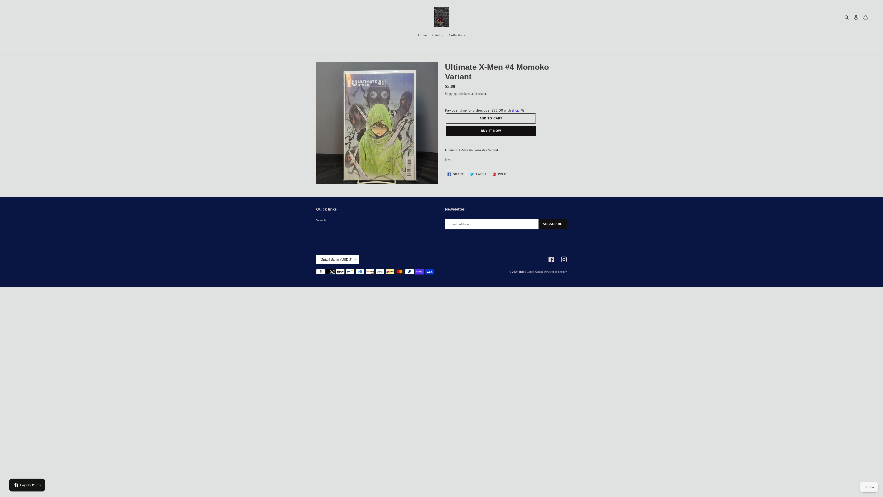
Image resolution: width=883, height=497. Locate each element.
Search (321, 220)
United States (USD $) (336, 259)
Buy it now (491, 131)
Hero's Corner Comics (531, 271)
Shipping (451, 93)
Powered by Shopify (555, 271)
